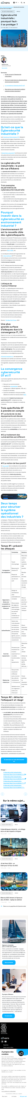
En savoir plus (8, 1016)
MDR (11, 250)
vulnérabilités (13, 386)
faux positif (6, 466)
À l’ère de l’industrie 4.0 (7, 356)
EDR (8, 250)
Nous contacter (9, 962)
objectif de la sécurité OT (8, 153)
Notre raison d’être (8, 1047)
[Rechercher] (22, 2)
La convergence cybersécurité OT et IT (15, 85)
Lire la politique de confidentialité (9, 1091)
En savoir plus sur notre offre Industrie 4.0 (14, 760)
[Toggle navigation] (24, 2)
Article (18, 11)
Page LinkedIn (4, 68)
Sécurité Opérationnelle (8, 7)
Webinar (16, 893)
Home (1, 7)
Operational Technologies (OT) (11, 137)
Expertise (5, 1045)
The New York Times (11, 320)
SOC (25, 394)
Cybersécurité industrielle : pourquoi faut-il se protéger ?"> (14, 778)
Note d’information (4, 1033)
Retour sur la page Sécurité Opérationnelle (14, 906)
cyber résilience (7, 256)
